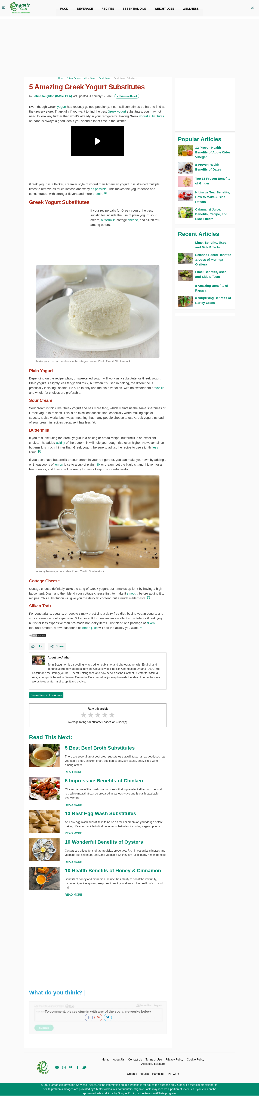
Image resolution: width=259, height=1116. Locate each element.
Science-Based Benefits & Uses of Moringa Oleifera (213, 259)
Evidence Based (127, 96)
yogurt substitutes (151, 116)
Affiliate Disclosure (153, 1063)
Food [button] (64, 8)
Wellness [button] (191, 8)
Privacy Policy (174, 1059)
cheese (133, 220)
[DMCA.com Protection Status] (38, 635)
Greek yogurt (117, 111)
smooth (132, 593)
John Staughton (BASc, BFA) (52, 96)
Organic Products (138, 1073)
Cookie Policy (195, 1059)
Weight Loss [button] (164, 8)
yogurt (61, 107)
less (155, 447)
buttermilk (108, 220)
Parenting (158, 1073)
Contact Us (135, 1059)
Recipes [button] (107, 8)
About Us (119, 1059)
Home (105, 1059)
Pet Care (173, 1073)
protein (97, 194)
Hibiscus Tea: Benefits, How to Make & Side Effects (212, 197)
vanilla (159, 388)
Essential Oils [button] (134, 8)
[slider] (97, 715)
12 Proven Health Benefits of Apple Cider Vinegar (212, 152)
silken (151, 623)
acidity (60, 442)
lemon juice (90, 628)
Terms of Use (154, 1059)
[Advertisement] (97, 942)
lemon (58, 464)
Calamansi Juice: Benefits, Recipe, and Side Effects (211, 214)
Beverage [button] (85, 8)
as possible (99, 189)
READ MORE (73, 772)
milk (97, 464)
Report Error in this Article (46, 695)
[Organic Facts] (19, 8)
